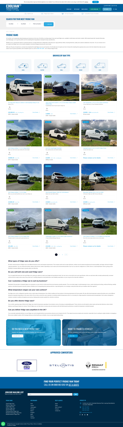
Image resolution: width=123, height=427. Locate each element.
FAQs (56, 405)
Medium (80, 70)
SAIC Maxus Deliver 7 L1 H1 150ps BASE (19, 148)
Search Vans (49, 24)
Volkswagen (33, 407)
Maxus (32, 410)
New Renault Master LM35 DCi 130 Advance (57, 192)
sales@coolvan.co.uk (87, 412)
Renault (32, 409)
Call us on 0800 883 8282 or (61, 384)
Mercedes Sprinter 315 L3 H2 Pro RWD (93, 192)
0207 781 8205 (85, 407)
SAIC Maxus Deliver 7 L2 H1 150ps (17, 192)
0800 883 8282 (85, 410)
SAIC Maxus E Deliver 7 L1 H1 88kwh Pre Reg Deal (96, 236)
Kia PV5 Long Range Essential (53, 148)
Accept (95, 2)
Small (61, 70)
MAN (31, 414)
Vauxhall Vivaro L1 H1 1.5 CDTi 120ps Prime (94, 148)
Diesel (23, 70)
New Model (48, 121)
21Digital (14, 425)
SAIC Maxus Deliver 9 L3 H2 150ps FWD (18, 236)
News (56, 403)
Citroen (32, 405)
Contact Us (57, 410)
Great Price (10, 76)
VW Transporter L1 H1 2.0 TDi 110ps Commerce (95, 102)
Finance (57, 409)
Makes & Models (84, 9)
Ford (31, 403)
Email (29, 392)
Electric (42, 70)
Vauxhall (32, 417)
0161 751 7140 (40, 48)
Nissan (32, 416)
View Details (35, 112)
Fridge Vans (69, 9)
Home (7, 31)
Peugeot (32, 412)
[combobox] (13, 24)
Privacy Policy (30, 423)
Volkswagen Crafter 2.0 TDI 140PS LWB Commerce (59, 236)
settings (86, 2)
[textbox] (13, 23)
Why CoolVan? (77, 9)
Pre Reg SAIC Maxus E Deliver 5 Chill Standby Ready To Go (23, 102)
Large (100, 70)
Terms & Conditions (38, 423)
